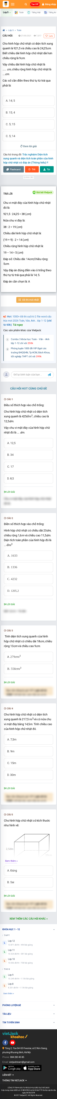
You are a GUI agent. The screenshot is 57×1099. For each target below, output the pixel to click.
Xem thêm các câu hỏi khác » (29, 918)
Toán (19, 30)
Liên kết (7, 1075)
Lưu (50, 36)
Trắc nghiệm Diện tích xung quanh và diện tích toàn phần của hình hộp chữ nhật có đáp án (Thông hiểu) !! (28, 158)
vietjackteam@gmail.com (22, 1062)
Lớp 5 (11, 30)
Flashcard (15, 169)
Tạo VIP (34, 4)
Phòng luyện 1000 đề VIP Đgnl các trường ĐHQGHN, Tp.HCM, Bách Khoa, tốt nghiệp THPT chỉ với (30, 352)
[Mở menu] (13, 4)
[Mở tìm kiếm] (26, 4)
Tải (48, 169)
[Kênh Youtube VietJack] (12, 1042)
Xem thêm (8, 993)
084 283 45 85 (17, 1057)
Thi (33, 169)
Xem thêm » (11, 861)
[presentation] (30, 416)
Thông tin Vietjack (13, 1080)
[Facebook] (5, 1042)
